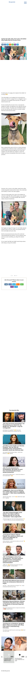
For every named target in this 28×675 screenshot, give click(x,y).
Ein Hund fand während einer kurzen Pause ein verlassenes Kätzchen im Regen (13, 582)
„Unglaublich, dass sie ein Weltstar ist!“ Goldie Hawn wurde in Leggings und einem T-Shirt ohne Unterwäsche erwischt (14, 492)
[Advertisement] (14, 20)
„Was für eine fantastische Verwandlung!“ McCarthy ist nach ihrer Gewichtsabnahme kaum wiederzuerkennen (13, 470)
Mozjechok (12, 2)
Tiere (14, 42)
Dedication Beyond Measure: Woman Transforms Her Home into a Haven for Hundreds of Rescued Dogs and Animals (14, 603)
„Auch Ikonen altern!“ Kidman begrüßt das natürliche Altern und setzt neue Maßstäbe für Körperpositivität (13, 537)
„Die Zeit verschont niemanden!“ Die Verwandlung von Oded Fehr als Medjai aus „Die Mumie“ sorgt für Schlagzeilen (13, 426)
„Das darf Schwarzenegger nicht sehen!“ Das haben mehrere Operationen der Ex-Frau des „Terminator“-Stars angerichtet (12, 515)
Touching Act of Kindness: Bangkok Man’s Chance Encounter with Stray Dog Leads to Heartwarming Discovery (13, 626)
